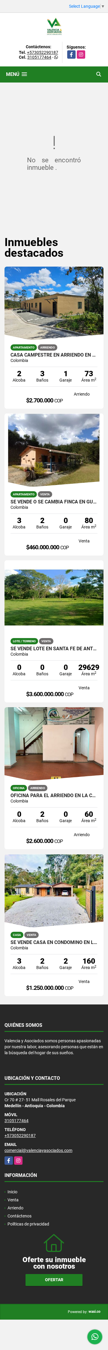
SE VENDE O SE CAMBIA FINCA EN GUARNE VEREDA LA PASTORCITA (54, 502)
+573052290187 (42, 52)
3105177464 (39, 57)
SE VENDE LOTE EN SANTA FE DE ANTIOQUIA (54, 648)
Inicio (12, 1191)
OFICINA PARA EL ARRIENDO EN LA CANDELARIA (54, 795)
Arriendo (15, 1208)
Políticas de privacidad (28, 1224)
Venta (13, 1199)
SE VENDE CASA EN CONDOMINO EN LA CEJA (54, 942)
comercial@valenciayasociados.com (38, 1150)
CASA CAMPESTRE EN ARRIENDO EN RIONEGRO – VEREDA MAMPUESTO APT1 (54, 355)
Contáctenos (20, 1216)
